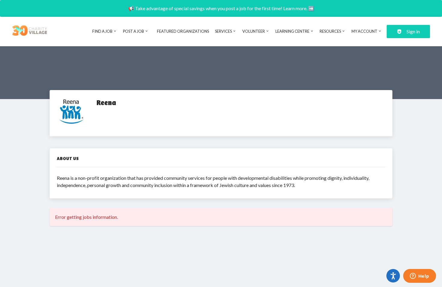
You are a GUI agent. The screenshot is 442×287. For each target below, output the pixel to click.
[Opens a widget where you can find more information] (419, 276)
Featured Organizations (183, 31)
